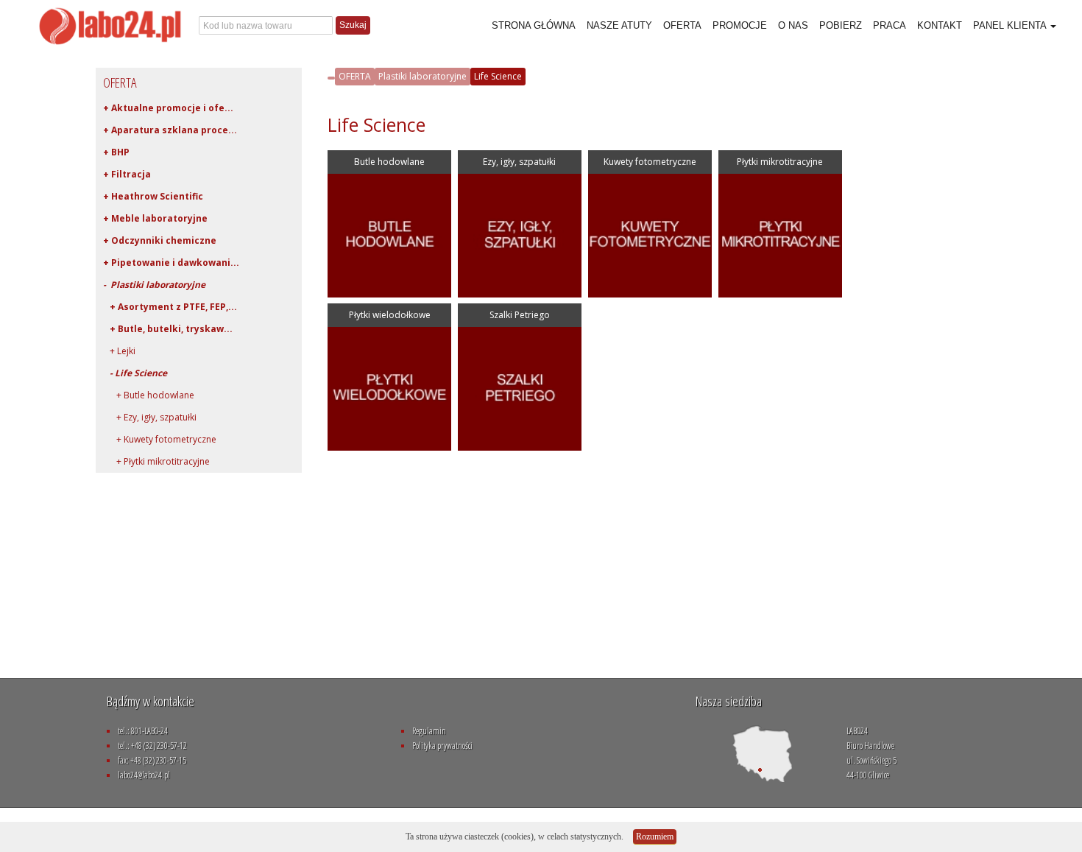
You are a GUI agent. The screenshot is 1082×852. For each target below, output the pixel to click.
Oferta (682, 25)
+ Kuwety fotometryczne (159, 439)
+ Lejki (119, 351)
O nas (793, 25)
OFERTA (355, 76)
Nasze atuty (619, 25)
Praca (889, 25)
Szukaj (353, 25)
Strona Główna (534, 25)
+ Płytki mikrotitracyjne (156, 461)
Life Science (498, 76)
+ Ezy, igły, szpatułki (150, 417)
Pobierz (840, 25)
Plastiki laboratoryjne (422, 76)
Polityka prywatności (442, 745)
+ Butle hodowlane (148, 395)
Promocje (740, 25)
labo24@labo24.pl (144, 775)
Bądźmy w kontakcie (150, 701)
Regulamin (429, 731)
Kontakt (939, 25)
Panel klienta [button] (1011, 25)
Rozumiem (654, 836)
